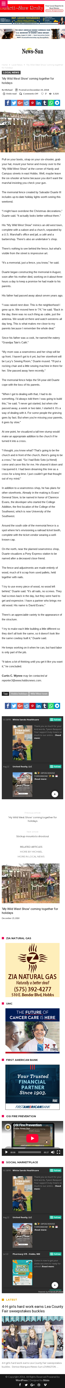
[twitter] (14, 103)
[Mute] (53, 1152)
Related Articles (31, 846)
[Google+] (32, 1385)
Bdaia (46, 1380)
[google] (20, 103)
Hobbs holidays (19, 693)
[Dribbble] (39, 1385)
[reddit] (26, 103)
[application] (32, 1138)
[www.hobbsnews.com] (32, 47)
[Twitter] (26, 1385)
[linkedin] (39, 103)
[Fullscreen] (58, 1152)
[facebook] (8, 103)
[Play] (6, 1152)
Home (5, 65)
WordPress (22, 1380)
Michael (8, 89)
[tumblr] (45, 103)
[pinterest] (32, 103)
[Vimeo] (45, 1385)
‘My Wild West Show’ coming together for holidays (32, 816)
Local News (17, 65)
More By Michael (31, 851)
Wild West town (39, 693)
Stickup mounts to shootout (32, 834)
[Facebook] (20, 1385)
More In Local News (31, 856)
